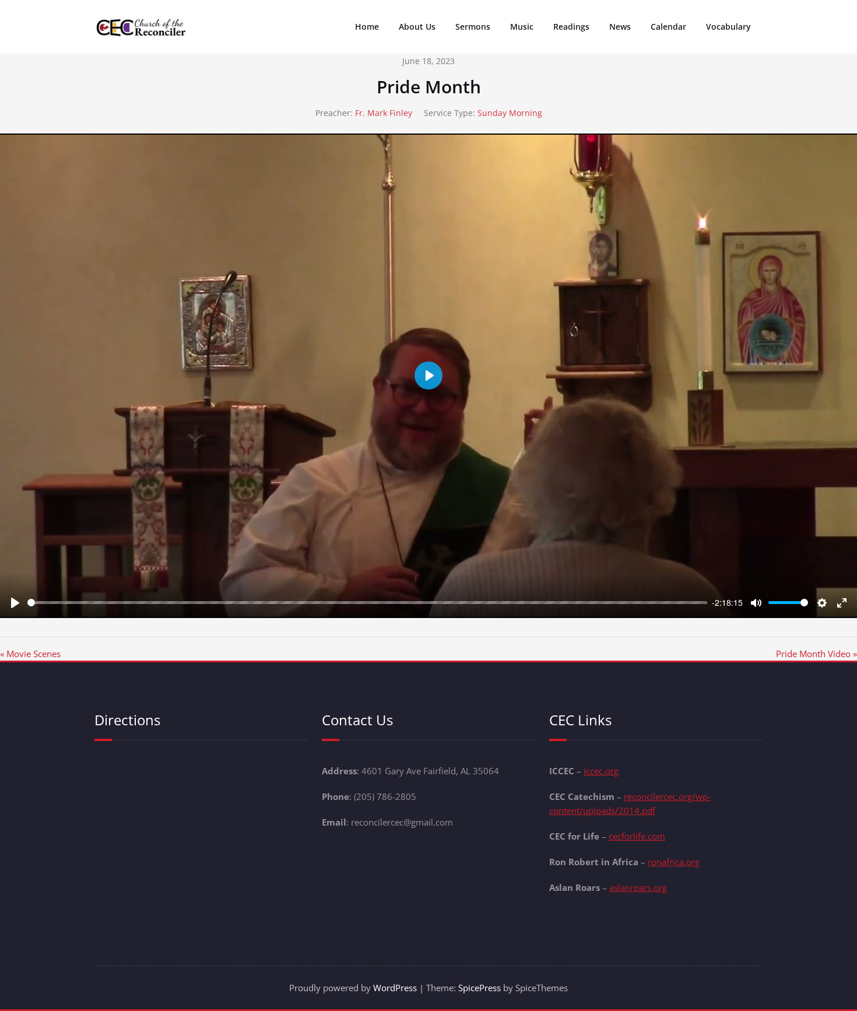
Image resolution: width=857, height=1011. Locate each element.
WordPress (395, 988)
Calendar (668, 26)
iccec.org (601, 771)
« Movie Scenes (30, 653)
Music (521, 26)
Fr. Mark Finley (383, 112)
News (620, 26)
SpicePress (479, 988)
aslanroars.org (638, 887)
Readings (571, 26)
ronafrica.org (674, 862)
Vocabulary (728, 26)
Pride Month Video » (816, 653)
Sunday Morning (509, 112)
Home (367, 26)
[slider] (367, 602)
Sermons (472, 26)
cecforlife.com (637, 836)
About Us (417, 26)
